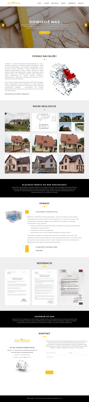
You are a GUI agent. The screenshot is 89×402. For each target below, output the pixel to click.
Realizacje (54, 3)
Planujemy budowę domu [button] (44, 245)
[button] (3, 24)
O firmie (46, 3)
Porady (63, 3)
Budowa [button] (36, 249)
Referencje (72, 3)
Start (39, 3)
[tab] (54, 210)
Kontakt (81, 3)
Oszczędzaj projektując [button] (44, 210)
